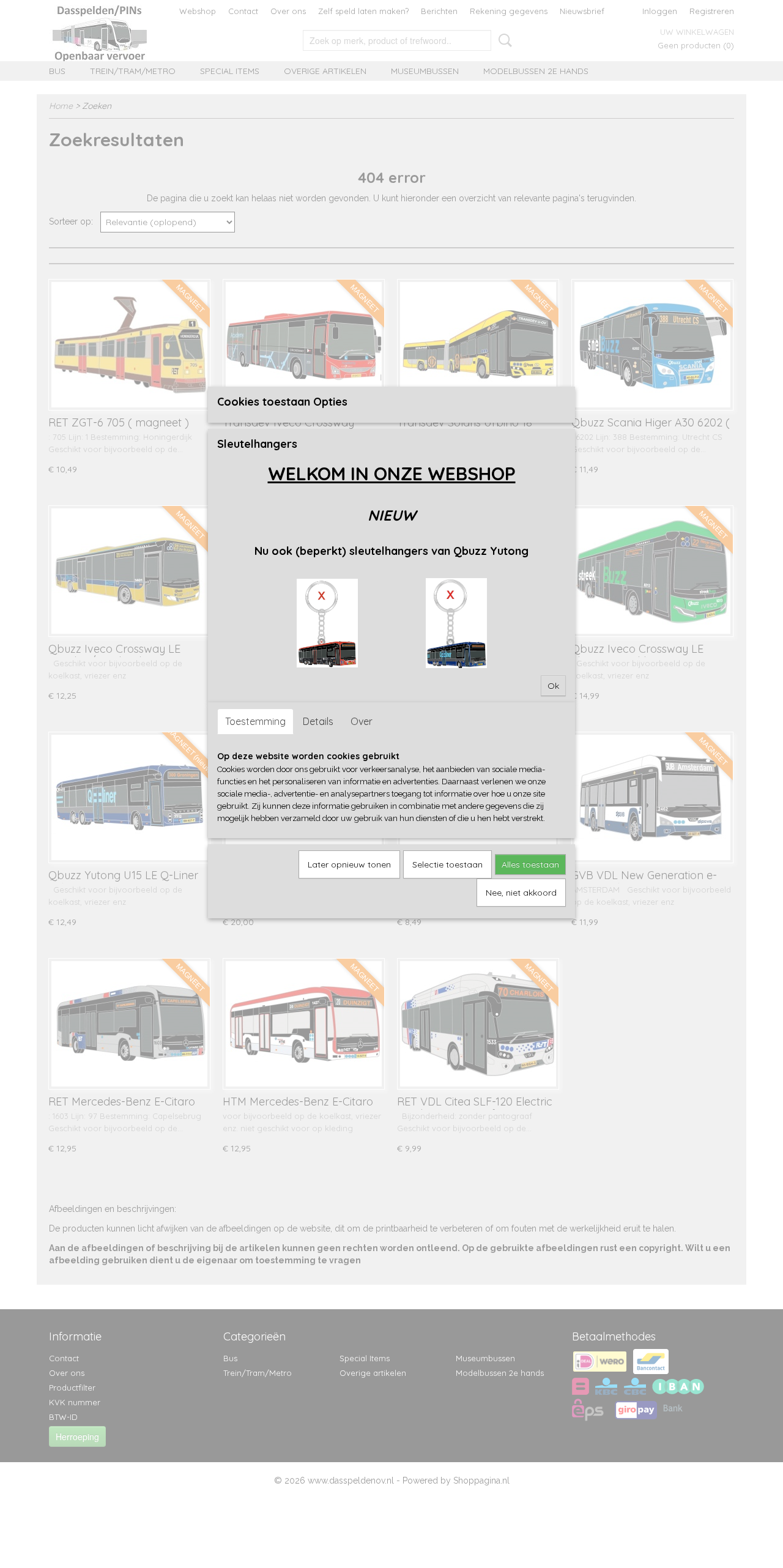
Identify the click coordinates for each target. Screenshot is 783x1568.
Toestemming (255, 721)
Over (362, 721)
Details (318, 721)
